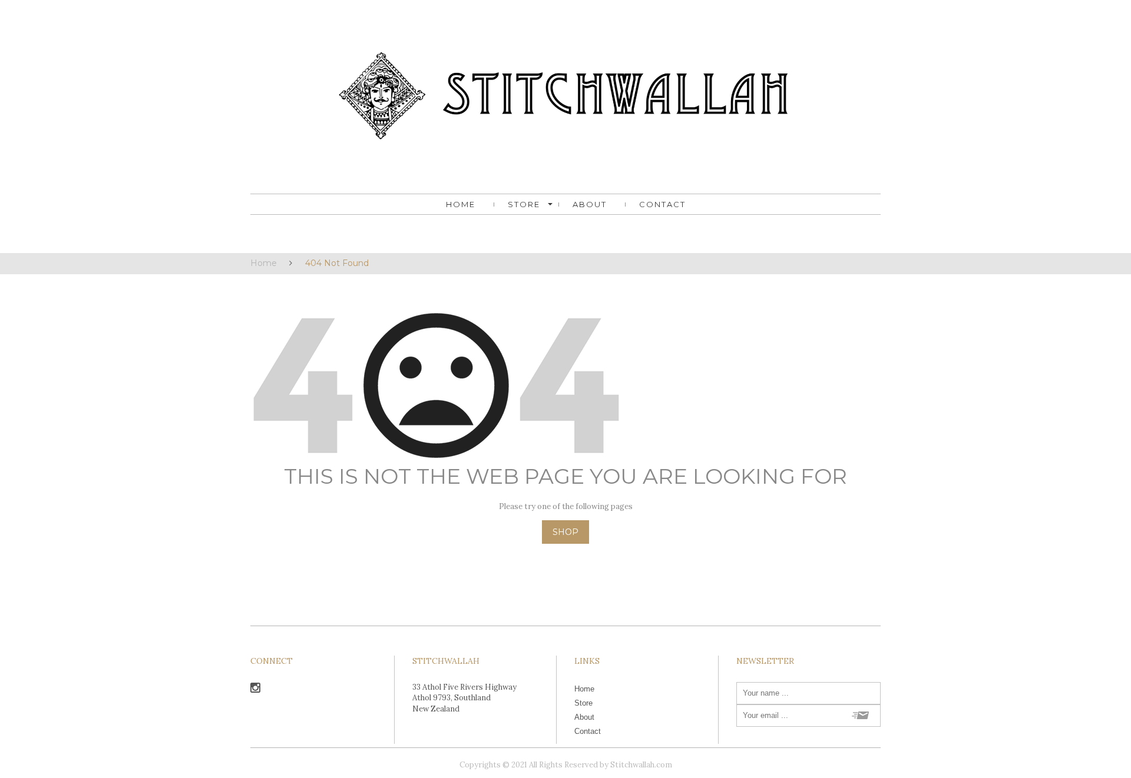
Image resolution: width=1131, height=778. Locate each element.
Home (460, 204)
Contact (662, 204)
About (590, 204)
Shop (565, 532)
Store (524, 204)
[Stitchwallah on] (255, 689)
